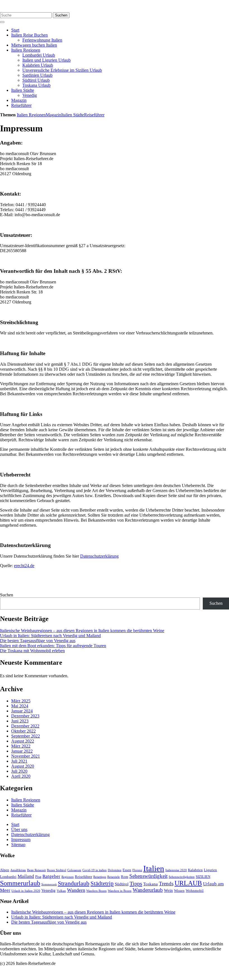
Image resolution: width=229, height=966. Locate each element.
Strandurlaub (73, 883)
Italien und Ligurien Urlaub (46, 60)
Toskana (150, 884)
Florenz (137, 870)
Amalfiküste (18, 870)
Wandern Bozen (96, 890)
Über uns (19, 829)
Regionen (67, 876)
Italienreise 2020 (176, 870)
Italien (153, 868)
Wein (168, 890)
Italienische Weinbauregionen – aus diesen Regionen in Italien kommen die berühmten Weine (82, 630)
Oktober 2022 (23, 731)
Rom (124, 877)
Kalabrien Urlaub (37, 65)
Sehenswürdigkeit (148, 876)
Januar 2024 (22, 711)
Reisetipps (99, 876)
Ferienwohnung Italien (42, 40)
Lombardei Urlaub (38, 55)
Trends (166, 883)
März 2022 (20, 746)
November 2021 (25, 756)
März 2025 (20, 700)
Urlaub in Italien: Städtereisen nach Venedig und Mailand (50, 635)
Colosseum (74, 870)
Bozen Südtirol (56, 870)
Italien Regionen (25, 50)
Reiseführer (21, 105)
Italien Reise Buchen (29, 35)
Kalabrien (195, 870)
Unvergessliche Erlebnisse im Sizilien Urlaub (62, 70)
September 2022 (25, 736)
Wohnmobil (195, 890)
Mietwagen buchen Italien (34, 45)
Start (15, 30)
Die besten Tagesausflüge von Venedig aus (37, 640)
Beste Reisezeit (36, 870)
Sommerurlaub (20, 883)
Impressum (20, 839)
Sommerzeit (49, 884)
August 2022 (22, 741)
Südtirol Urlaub (36, 80)
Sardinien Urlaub (37, 75)
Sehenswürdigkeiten (182, 876)
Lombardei (8, 877)
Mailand (26, 876)
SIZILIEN (203, 877)
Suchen (61, 15)
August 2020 (22, 766)
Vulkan (61, 890)
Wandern (76, 890)
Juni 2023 (19, 721)
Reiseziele (113, 876)
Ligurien (210, 870)
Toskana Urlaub (36, 85)
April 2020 (20, 776)
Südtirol (121, 884)
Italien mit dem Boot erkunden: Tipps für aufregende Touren (53, 645)
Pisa (38, 877)
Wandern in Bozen (120, 890)
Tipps (136, 883)
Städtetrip (102, 883)
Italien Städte (22, 90)
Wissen (179, 890)
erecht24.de (24, 565)
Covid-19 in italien (94, 870)
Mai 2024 (19, 706)
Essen (127, 870)
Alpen (4, 870)
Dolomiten (114, 870)
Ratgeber (51, 876)
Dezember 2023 (25, 716)
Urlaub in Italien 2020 (25, 890)
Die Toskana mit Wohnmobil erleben (32, 650)
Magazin (19, 100)
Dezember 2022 (25, 726)
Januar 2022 (22, 751)
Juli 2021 (19, 761)
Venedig (29, 95)
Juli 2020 (19, 771)
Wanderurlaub (148, 890)
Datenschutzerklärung (99, 556)
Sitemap (18, 844)
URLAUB (188, 883)
